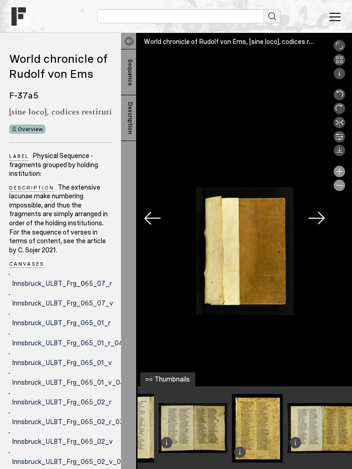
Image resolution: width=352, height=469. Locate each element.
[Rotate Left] (339, 98)
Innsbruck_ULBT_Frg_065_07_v (62, 303)
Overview (30, 129)
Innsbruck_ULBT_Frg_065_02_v (62, 441)
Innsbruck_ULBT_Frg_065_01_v (62, 362)
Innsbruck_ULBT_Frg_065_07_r (62, 283)
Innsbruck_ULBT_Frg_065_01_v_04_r (71, 382)
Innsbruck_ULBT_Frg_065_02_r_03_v (72, 421)
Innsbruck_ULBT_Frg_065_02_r (61, 402)
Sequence (130, 72)
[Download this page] (339, 154)
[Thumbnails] (339, 63)
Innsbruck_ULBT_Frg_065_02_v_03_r (72, 461)
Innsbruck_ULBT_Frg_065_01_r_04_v (71, 343)
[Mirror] (339, 126)
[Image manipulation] (339, 140)
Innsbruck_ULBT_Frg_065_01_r (61, 323)
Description (130, 118)
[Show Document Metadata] (339, 77)
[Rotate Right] (339, 111)
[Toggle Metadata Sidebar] (127, 41)
